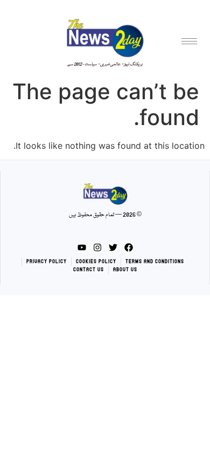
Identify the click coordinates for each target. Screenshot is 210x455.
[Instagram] (97, 247)
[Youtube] (82, 247)
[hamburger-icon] (189, 41)
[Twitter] (113, 247)
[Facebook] (128, 247)
